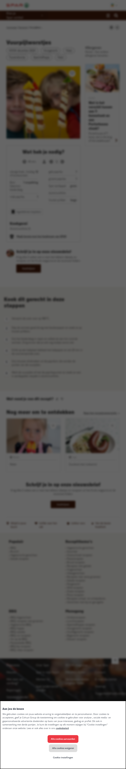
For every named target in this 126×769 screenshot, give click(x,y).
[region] (63, 735)
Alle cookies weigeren (63, 748)
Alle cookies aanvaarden (63, 739)
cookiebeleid (62, 728)
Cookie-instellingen (63, 757)
